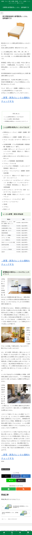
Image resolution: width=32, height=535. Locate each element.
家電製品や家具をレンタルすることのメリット (16, 121)
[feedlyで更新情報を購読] (8, 488)
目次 (14, 113)
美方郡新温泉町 (6, 469)
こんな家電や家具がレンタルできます (14, 116)
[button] (21, 480)
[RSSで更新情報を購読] (23, 488)
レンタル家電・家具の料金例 (12, 119)
